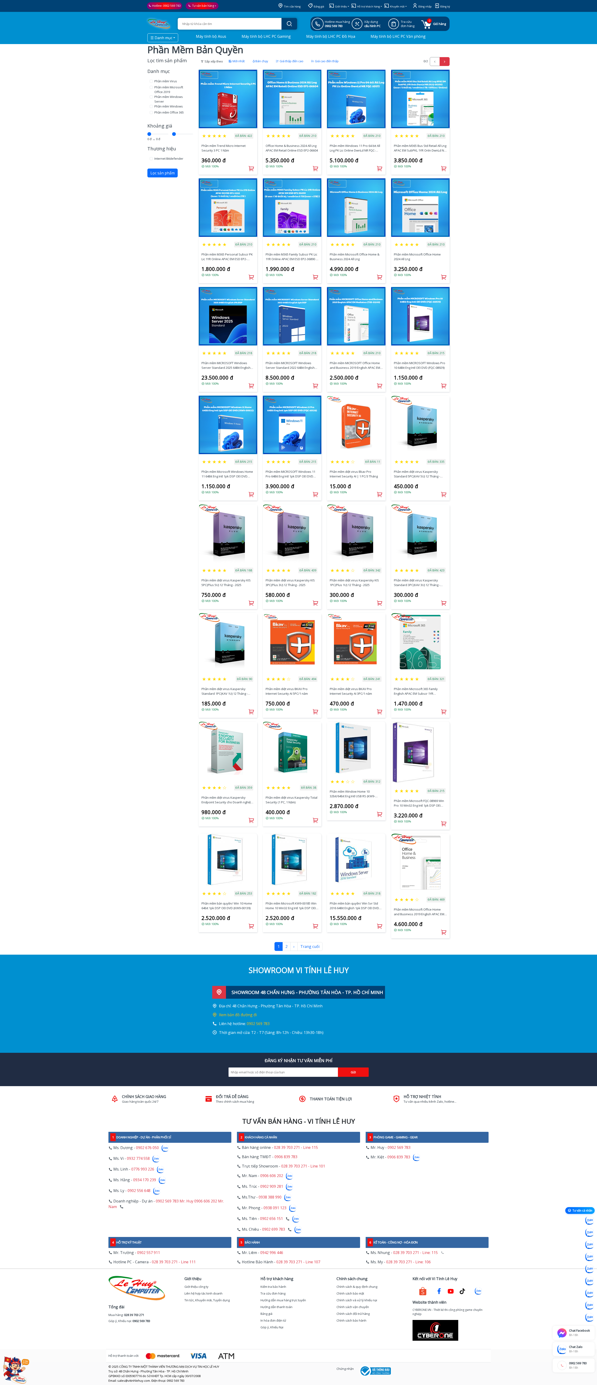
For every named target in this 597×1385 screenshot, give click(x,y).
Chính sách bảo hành (351, 1320)
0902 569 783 (172, 6)
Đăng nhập (425, 6)
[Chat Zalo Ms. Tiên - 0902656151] (589, 1305)
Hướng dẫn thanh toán (276, 1307)
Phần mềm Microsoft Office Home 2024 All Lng (417, 256)
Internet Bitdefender (168, 158)
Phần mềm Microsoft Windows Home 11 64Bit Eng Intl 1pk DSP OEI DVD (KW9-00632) (227, 474)
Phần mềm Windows (168, 106)
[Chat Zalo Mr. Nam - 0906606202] (589, 1257)
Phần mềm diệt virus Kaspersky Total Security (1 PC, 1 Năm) (291, 799)
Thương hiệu (161, 148)
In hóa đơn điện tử (273, 1320)
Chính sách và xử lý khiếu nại (357, 1300)
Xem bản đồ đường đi (238, 1014)
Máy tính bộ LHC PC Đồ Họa (330, 36)
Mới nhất (238, 61)
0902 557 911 (148, 1252)
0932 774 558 (138, 1158)
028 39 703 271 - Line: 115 (415, 1252)
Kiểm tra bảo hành (273, 1287)
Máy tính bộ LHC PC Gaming (266, 36)
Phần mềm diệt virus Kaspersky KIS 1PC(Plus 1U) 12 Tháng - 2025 (354, 582)
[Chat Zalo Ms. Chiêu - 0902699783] (589, 1317)
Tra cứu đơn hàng (272, 1293)
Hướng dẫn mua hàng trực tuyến (283, 1300)
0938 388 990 (270, 1197)
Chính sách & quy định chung (357, 1287)
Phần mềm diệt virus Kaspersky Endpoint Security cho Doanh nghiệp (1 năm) (227, 800)
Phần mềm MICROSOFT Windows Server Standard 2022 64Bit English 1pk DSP (290, 365)
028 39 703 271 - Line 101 (303, 1166)
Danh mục (158, 71)
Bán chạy (261, 61)
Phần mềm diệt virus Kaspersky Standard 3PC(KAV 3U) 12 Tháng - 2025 (417, 582)
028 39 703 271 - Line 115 (296, 1147)
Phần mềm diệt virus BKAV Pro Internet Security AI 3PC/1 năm (351, 691)
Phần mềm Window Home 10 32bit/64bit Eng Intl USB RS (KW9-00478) (352, 793)
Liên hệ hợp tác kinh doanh (203, 1293)
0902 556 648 (139, 1190)
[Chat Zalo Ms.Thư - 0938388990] (589, 1281)
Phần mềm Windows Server (168, 99)
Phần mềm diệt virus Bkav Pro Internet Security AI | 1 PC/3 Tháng (354, 474)
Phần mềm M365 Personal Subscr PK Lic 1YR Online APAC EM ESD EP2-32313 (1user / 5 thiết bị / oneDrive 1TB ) (227, 256)
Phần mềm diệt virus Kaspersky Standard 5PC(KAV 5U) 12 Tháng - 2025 (417, 474)
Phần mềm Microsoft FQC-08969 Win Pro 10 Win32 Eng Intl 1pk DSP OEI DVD (419, 803)
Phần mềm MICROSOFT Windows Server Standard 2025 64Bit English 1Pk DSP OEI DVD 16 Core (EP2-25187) (227, 365)
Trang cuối (309, 946)
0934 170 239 (144, 1180)
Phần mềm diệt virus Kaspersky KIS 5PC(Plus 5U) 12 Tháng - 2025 (226, 582)
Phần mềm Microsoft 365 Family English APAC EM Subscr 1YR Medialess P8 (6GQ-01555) (416, 691)
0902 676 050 (147, 1147)
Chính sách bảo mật (350, 1293)
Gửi (353, 1072)
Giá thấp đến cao (291, 61)
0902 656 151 (271, 1218)
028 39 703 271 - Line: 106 (408, 1261)
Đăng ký (445, 6)
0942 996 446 (271, 1252)
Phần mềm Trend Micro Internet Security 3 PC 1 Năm (223, 148)
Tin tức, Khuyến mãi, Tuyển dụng (207, 1300)
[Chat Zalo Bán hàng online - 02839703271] (589, 1220)
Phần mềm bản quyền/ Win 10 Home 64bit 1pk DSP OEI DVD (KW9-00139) (226, 905)
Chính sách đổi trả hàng (353, 1314)
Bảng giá (318, 6)
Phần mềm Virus (165, 81)
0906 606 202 (271, 1175)
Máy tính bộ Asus (210, 36)
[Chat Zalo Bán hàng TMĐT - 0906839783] (589, 1232)
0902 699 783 (273, 1229)
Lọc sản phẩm (162, 173)
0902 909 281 (271, 1186)
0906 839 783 (285, 1156)
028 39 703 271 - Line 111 (174, 1261)
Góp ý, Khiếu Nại (271, 1327)
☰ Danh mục (161, 37)
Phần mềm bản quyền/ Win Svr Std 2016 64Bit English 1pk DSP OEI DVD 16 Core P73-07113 (354, 905)
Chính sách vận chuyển (353, 1307)
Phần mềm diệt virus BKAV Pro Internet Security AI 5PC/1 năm (287, 691)
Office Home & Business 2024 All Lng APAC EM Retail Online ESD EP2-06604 (292, 148)
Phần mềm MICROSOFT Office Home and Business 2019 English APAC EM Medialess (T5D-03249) (355, 365)
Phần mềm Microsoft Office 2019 (168, 89)
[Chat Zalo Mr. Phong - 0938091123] (589, 1293)
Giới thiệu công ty (196, 1287)
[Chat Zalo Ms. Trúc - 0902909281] (589, 1269)
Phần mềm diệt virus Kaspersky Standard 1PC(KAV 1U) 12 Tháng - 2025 (224, 691)
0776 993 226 (142, 1169)
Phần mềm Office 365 (169, 112)
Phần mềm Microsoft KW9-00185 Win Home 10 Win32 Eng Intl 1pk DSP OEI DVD (291, 905)
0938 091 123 (275, 1208)
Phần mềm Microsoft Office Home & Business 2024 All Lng (354, 256)
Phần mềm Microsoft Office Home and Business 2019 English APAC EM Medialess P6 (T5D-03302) (419, 911)
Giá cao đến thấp (326, 61)
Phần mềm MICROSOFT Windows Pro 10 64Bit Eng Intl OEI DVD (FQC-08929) (419, 365)
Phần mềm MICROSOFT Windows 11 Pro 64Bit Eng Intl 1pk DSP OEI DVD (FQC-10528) (290, 474)
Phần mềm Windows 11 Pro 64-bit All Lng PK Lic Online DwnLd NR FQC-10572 (355, 148)
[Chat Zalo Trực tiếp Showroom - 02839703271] (589, 1245)
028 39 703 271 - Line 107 (298, 1261)
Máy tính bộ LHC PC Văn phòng (398, 36)
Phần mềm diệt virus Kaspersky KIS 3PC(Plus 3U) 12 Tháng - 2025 (290, 582)
